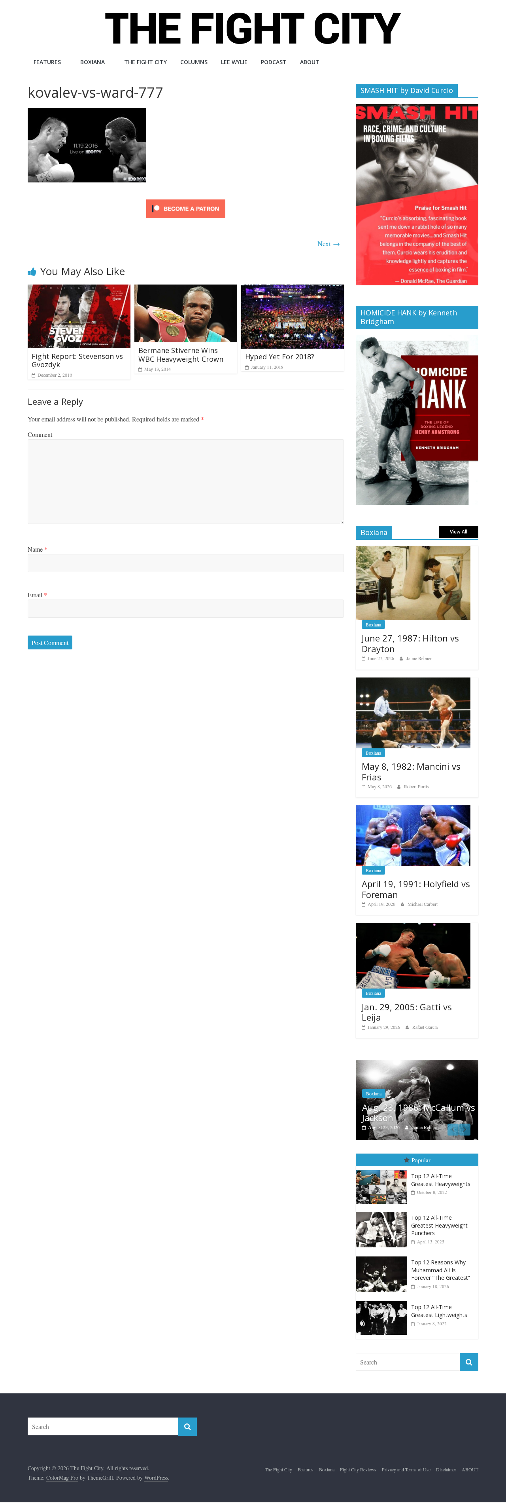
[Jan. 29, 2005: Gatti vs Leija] (413, 927)
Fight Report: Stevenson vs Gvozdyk (77, 360)
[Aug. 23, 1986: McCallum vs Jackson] (417, 1064)
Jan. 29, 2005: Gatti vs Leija (407, 1012)
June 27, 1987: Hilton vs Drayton (410, 643)
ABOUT (309, 62)
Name (37, 549)
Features (47, 62)
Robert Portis (416, 786)
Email (37, 594)
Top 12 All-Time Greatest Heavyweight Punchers (439, 1225)
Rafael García (425, 1027)
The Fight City (145, 62)
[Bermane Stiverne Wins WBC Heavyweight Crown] (185, 289)
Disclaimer (446, 1469)
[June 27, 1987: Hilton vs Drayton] (413, 550)
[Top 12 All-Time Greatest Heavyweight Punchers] (383, 1212)
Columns (194, 62)
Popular (421, 1160)
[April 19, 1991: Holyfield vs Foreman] (413, 809)
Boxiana (92, 62)
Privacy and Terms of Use (406, 1469)
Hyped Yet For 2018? (279, 356)
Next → (328, 243)
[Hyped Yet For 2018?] (292, 289)
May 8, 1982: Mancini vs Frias (411, 771)
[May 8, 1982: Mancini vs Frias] (413, 681)
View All (458, 531)
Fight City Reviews (358, 1469)
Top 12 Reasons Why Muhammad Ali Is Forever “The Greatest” (440, 1269)
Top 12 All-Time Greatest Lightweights (439, 1311)
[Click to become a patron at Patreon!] (185, 200)
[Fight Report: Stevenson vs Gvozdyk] (79, 289)
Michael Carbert (423, 904)
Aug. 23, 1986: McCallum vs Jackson (418, 1112)
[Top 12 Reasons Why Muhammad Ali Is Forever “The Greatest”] (383, 1256)
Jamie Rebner (419, 658)
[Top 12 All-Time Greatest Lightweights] (383, 1301)
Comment (40, 434)
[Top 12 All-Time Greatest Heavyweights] (383, 1170)
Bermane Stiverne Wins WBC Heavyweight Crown (180, 354)
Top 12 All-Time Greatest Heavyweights (440, 1180)
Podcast (274, 62)
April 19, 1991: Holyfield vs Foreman (416, 889)
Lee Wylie (234, 62)
